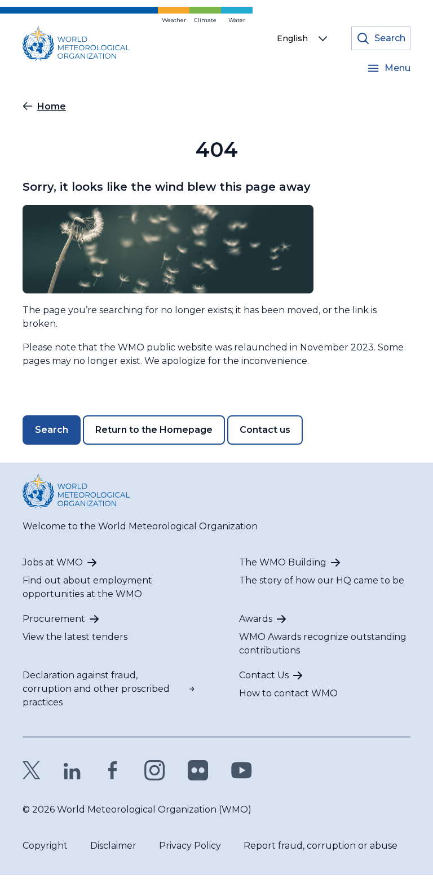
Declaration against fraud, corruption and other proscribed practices (96, 689)
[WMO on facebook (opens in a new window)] (113, 770)
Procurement (54, 618)
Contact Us (264, 675)
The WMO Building (282, 562)
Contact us (265, 429)
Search (51, 429)
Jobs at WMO (53, 562)
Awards (255, 618)
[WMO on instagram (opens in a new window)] (154, 770)
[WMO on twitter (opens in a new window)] (32, 770)
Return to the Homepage (154, 429)
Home (51, 106)
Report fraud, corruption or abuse (320, 845)
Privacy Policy (190, 845)
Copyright (45, 845)
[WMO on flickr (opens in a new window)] (198, 770)
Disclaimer (113, 845)
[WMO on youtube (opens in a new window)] (241, 770)
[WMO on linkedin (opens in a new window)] (72, 770)
